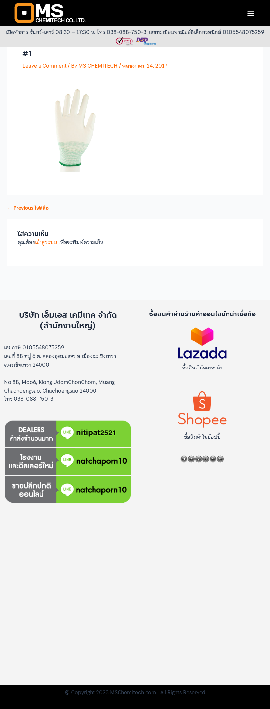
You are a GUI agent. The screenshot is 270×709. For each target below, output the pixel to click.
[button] (250, 13)
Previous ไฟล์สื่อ (28, 208)
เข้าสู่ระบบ (46, 242)
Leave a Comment (44, 65)
